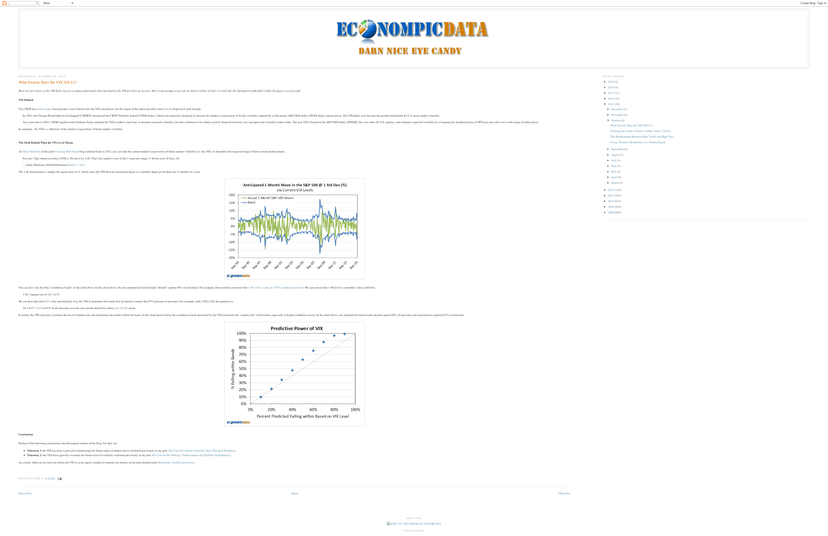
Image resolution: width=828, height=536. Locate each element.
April (614, 177)
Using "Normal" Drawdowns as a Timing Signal (637, 142)
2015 (611, 104)
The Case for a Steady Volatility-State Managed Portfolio (201, 450)
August (615, 155)
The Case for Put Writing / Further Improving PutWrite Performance (190, 455)
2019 (611, 82)
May (614, 171)
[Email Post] (59, 478)
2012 (611, 190)
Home (295, 493)
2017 (611, 93)
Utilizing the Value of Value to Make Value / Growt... (641, 131)
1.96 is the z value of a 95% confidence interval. (276, 287)
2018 (611, 87)
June (614, 166)
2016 (611, 98)
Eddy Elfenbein (31, 151)
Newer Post (25, 493)
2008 (611, 212)
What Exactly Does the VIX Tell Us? (48, 82)
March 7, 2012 (76, 165)
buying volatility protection (178, 462)
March (615, 183)
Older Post (564, 493)
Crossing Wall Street (67, 151)
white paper (45, 109)
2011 (611, 195)
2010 (611, 201)
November (617, 115)
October (616, 120)
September (617, 149)
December (617, 109)
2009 (611, 207)
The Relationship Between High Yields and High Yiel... (642, 136)
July (614, 160)
